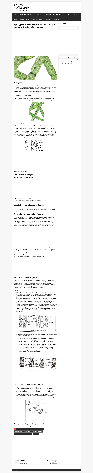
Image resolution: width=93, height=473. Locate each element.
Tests (27, 19)
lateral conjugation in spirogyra (22, 431)
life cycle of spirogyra (37, 431)
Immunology (67, 17)
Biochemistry (47, 17)
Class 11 (35, 29)
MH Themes (31, 470)
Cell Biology (38, 14)
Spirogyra (36, 433)
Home (15, 14)
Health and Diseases (19, 19)
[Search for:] (68, 28)
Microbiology (25, 17)
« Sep (59, 71)
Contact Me (48, 19)
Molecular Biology (37, 17)
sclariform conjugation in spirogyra (23, 433)
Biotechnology (57, 17)
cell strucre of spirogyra (23, 429)
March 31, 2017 (18, 29)
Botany (67, 14)
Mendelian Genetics (58, 14)
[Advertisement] (35, 44)
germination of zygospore (37, 429)
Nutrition (74, 17)
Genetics (16, 17)
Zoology (75, 14)
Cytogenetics (47, 14)
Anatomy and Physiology (25, 14)
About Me (56, 19)
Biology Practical (37, 19)
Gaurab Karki (25, 29)
